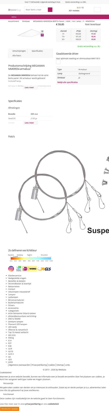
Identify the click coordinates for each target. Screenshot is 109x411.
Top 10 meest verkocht (18, 332)
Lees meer (30, 87)
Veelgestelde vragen (17, 278)
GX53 (10, 362)
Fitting (11, 338)
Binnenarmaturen (16, 300)
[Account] (90, 9)
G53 (10, 359)
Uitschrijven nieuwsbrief (19, 291)
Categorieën (13, 310)
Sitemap (60, 365)
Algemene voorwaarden (19, 365)
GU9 (10, 348)
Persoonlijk (8, 383)
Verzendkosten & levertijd (19, 283)
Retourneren (14, 286)
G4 (9, 357)
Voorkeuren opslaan (9, 409)
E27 (9, 343)
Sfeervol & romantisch (18, 329)
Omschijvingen (18, 51)
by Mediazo (61, 369)
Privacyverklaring (39, 365)
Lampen (11, 294)
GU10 (10, 351)
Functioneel (8, 394)
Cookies (51, 365)
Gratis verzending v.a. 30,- (89, 46)
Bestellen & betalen (17, 281)
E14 (9, 340)
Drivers (11, 305)
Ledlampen (13, 297)
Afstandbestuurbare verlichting (22, 316)
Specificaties (37, 51)
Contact (11, 289)
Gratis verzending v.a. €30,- (75, 2)
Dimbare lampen (15, 321)
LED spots (12, 327)
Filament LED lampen (17, 324)
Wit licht (12, 335)
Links (67, 365)
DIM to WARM (14, 319)
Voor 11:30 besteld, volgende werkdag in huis (42, 2)
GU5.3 (11, 354)
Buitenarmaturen (16, 302)
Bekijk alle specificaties (67, 82)
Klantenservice (14, 275)
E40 (9, 346)
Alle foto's (16, 55)
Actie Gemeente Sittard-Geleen (22, 313)
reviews (74, 10)
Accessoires (13, 308)
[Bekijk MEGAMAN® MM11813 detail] (58, 62)
